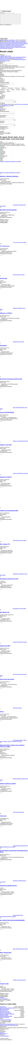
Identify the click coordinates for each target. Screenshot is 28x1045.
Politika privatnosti (11, 1024)
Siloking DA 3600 (5, 646)
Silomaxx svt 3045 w (6, 313)
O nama (2, 1019)
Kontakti (9, 1019)
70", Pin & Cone (4, 246)
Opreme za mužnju (20, 44)
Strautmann (3, 345)
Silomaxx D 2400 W (5, 477)
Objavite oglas (4, 222)
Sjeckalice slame (11, 41)
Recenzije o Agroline (5, 1025)
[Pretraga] (10, 19)
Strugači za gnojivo (10, 47)
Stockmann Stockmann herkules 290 (11, 379)
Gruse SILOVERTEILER (7, 412)
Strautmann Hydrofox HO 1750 (9, 578)
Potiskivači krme (18, 47)
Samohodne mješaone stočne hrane (8, 43)
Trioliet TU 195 (4, 983)
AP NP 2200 (3, 278)
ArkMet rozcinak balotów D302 (9, 510)
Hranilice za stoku (4, 45)
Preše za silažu (18, 41)
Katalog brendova (14, 1025)
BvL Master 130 (4, 612)
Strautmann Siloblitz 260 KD (8, 885)
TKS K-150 (3, 816)
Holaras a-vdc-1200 (6, 444)
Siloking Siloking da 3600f (7, 783)
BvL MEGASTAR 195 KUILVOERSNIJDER (12, 920)
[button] (14, 31)
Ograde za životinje (13, 45)
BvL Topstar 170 (5, 544)
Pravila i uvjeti (3, 1024)
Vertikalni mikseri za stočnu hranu (19, 42)
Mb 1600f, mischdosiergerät (8, 210)
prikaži (2, 131)
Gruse (2, 711)
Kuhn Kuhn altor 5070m (7, 679)
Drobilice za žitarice (10, 44)
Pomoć (5, 1019)
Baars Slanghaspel (5, 952)
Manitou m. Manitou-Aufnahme (9, 176)
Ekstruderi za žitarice (7, 48)
